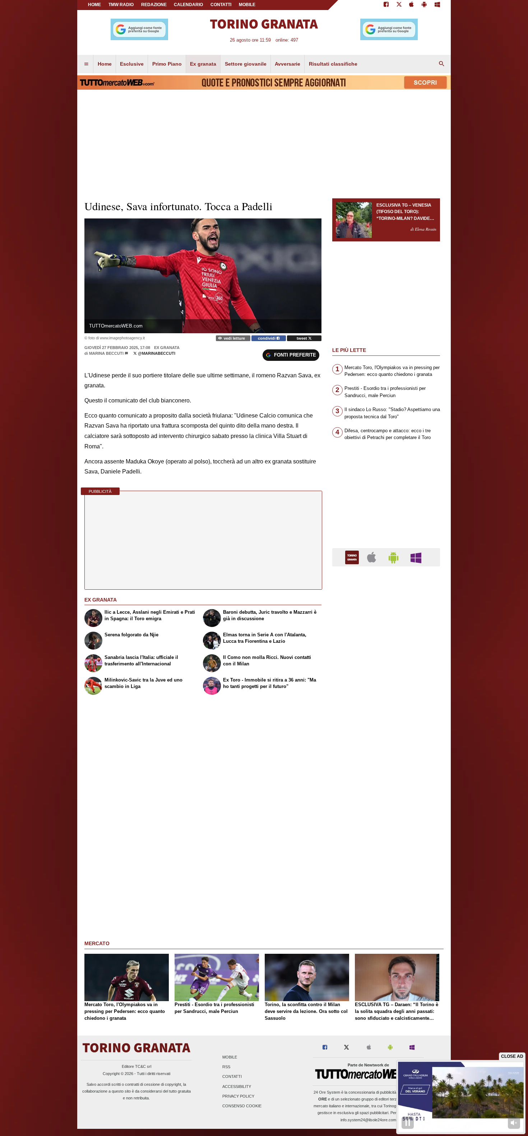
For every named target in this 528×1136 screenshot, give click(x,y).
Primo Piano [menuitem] (167, 64)
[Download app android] (424, 5)
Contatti (232, 1077)
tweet (302, 338)
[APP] (353, 557)
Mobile (229, 1057)
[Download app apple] (411, 5)
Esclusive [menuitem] (132, 64)
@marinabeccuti (156, 353)
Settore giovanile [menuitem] (246, 64)
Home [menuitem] (105, 64)
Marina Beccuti (106, 353)
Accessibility (236, 1086)
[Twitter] (399, 5)
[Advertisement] (386, 850)
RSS (226, 1067)
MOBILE (247, 5)
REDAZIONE (154, 5)
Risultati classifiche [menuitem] (333, 64)
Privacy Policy (238, 1096)
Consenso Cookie (241, 1106)
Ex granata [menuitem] (203, 64)
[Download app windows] (437, 5)
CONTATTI (220, 5)
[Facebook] (386, 5)
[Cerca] (441, 64)
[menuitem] (86, 64)
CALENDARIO (188, 5)
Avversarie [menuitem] (287, 64)
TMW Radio (121, 5)
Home (94, 5)
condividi (267, 338)
